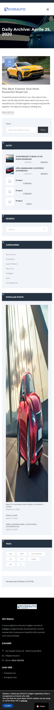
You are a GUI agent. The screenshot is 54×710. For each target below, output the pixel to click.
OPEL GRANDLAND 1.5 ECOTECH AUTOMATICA (30, 169)
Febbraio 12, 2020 (13, 509)
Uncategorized (12, 283)
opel (10, 564)
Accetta (7, 706)
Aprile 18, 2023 (12, 529)
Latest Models (11, 264)
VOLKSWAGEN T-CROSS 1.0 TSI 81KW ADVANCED (29, 157)
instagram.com (10, 677)
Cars (10, 559)
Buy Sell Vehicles (36, 554)
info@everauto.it (12, 655)
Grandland (10, 259)
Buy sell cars (11, 254)
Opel (8, 278)
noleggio (33, 559)
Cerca (8, 123)
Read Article (8, 112)
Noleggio (9, 273)
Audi (10, 554)
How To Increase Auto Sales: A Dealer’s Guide (25, 505)
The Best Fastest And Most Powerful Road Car (20, 90)
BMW (22, 554)
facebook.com (10, 673)
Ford (21, 559)
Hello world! (11, 515)
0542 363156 (18, 660)
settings (24, 701)
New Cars (10, 268)
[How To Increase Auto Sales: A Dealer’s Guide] (27, 403)
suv (21, 564)
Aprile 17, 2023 (12, 518)
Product (19, 180)
